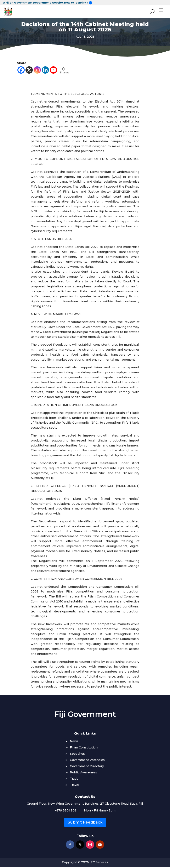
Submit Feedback (85, 822)
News (74, 741)
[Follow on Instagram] (90, 844)
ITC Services (99, 862)
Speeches (77, 754)
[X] (29, 70)
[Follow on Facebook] (70, 844)
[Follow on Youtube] (100, 844)
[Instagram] (37, 70)
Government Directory (87, 766)
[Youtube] (53, 70)
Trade (74, 778)
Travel (74, 785)
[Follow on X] (80, 844)
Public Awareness (83, 772)
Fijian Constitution (84, 747)
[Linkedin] (45, 70)
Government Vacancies (87, 760)
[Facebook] (21, 70)
